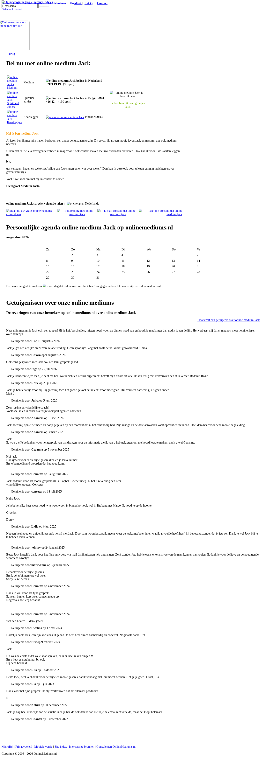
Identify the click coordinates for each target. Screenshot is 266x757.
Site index (61, 746)
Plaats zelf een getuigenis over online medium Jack (228, 320)
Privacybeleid (23, 746)
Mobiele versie (43, 746)
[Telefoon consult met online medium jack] (160, 214)
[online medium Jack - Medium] (14, 87)
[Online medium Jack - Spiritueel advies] (27, 2)
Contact (102, 3)
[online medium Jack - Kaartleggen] (14, 122)
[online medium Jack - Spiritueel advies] (14, 106)
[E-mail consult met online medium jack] (118, 214)
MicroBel (7, 746)
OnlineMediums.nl (124, 746)
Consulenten (104, 746)
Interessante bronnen (81, 746)
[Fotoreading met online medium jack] (77, 214)
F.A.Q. (89, 3)
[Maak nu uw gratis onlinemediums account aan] (31, 214)
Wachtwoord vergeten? (12, 9)
